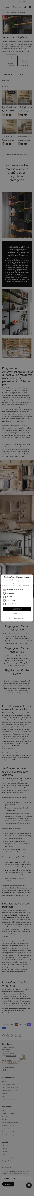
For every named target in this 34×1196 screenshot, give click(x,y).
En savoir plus (26, 585)
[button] (17, 618)
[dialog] (17, 598)
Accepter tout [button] (17, 609)
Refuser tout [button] (17, 613)
